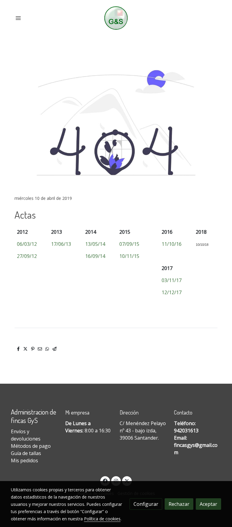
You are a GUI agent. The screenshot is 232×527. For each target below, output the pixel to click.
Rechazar (179, 504)
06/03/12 (27, 244)
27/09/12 (27, 256)
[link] (116, 18)
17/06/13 (61, 244)
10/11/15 (129, 256)
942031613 (186, 430)
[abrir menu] (18, 18)
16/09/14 (95, 256)
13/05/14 (95, 244)
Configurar (146, 504)
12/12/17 (172, 292)
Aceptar (208, 504)
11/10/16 (172, 244)
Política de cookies (102, 519)
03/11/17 (172, 280)
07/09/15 (129, 244)
